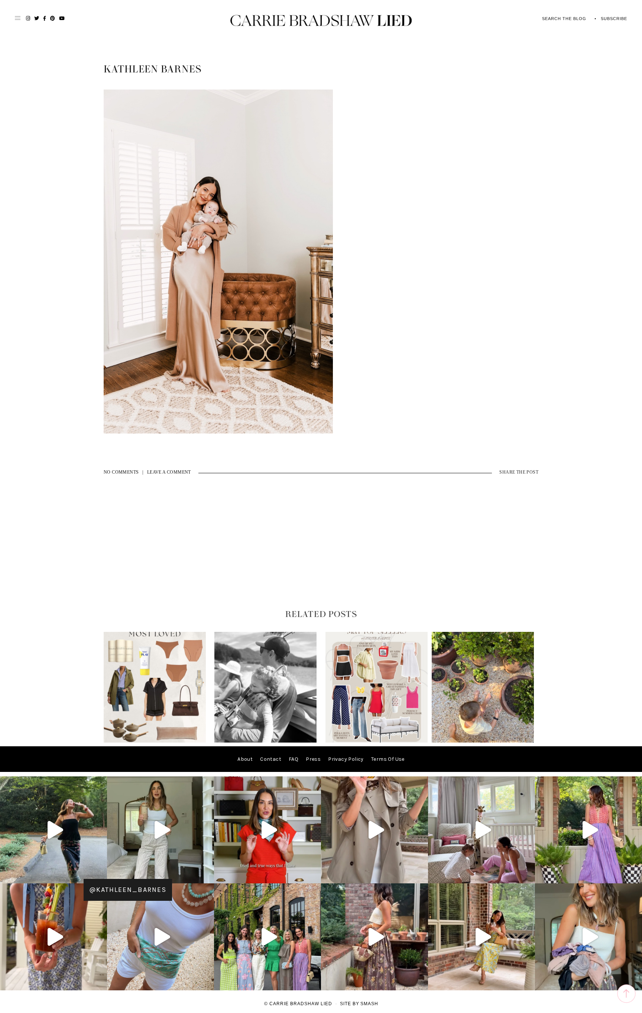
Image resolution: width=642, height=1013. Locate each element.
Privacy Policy (346, 759)
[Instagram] (99, 874)
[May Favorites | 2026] (376, 741)
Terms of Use (388, 759)
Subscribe (614, 18)
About (245, 759)
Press (313, 759)
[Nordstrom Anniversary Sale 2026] (155, 741)
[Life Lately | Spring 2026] (483, 741)
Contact (270, 759)
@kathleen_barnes (127, 890)
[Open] (53, 829)
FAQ (293, 759)
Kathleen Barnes (152, 69)
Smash (369, 1003)
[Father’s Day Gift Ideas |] (265, 741)
